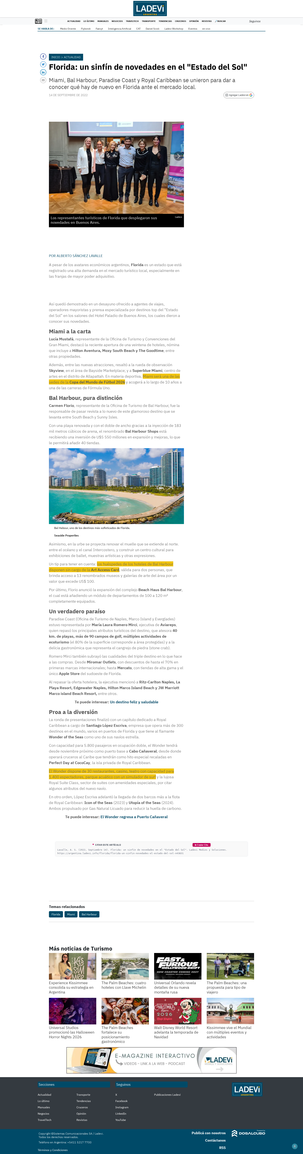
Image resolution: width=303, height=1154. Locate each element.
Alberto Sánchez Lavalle (80, 255)
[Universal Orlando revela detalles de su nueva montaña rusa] (177, 966)
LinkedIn (120, 1113)
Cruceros (180, 21)
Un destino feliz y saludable (134, 701)
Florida (56, 914)
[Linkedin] (43, 72)
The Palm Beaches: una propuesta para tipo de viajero (227, 987)
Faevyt (99, 28)
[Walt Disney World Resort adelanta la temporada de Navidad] (177, 1011)
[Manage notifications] (295, 1146)
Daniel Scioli (152, 28)
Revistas (207, 21)
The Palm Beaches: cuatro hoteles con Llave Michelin (124, 985)
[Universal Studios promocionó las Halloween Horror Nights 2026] (72, 1011)
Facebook (121, 1101)
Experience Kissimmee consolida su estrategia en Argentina (71, 987)
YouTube (120, 1120)
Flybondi (86, 28)
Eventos (192, 28)
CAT (138, 28)
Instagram (122, 1107)
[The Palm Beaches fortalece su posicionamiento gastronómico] (125, 1011)
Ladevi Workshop (173, 28)
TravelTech (132, 21)
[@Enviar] (43, 80)
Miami (71, 914)
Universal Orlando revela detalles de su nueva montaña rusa (175, 987)
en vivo (206, 28)
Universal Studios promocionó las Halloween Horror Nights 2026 (71, 1032)
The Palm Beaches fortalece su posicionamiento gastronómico (117, 1034)
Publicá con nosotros (209, 1133)
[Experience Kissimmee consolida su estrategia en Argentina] (72, 966)
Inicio (55, 57)
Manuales (103, 21)
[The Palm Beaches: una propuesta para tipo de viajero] (230, 966)
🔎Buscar (220, 21)
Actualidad (73, 21)
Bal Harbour (89, 914)
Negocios (117, 21)
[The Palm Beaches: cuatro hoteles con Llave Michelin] (125, 966)
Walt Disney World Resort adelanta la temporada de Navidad (176, 1032)
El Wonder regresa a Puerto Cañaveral (134, 816)
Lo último (88, 21)
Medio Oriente (68, 28)
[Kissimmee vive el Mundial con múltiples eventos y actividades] (230, 1011)
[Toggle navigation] (45, 21)
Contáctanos (215, 1140)
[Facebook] (43, 56)
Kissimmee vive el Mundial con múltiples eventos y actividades (229, 1032)
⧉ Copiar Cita (201, 845)
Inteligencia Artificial (119, 28)
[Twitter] (43, 64)
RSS (222, 1147)
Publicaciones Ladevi (167, 1094)
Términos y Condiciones (53, 1150)
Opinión (194, 21)
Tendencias (165, 21)
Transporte (149, 21)
